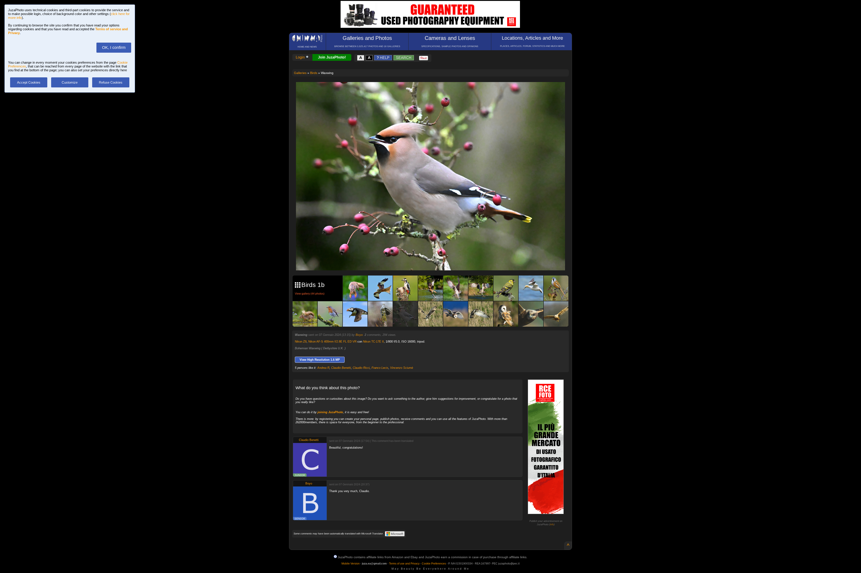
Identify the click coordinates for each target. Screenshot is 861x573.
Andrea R (323, 367)
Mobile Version (350, 563)
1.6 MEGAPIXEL (434, 262)
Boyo (359, 334)
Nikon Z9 (301, 341)
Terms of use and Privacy (404, 563)
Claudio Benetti (341, 367)
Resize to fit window (433, 90)
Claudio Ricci (361, 367)
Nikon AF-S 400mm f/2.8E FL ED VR (332, 341)
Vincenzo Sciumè (401, 367)
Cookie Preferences (434, 563)
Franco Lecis (380, 367)
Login (301, 57)
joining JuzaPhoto (330, 412)
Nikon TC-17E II (373, 341)
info (552, 524)
